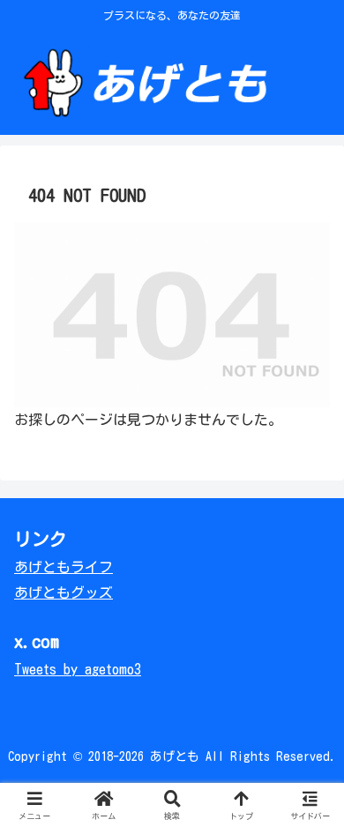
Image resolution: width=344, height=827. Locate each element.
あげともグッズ (63, 592)
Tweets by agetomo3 (77, 669)
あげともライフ (63, 567)
